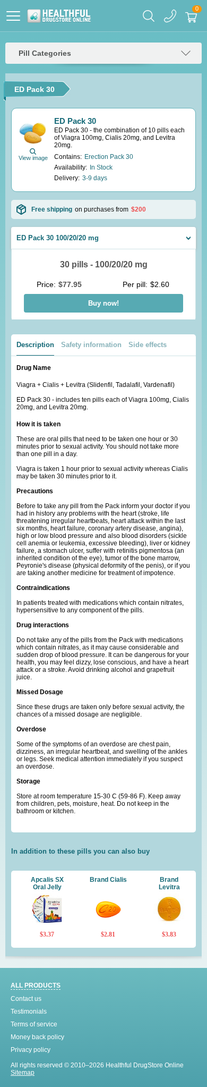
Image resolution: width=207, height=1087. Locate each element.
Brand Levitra (169, 883)
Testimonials (29, 1011)
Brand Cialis (108, 879)
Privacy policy (30, 1050)
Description (35, 345)
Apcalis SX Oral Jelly (47, 883)
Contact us (26, 998)
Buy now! (103, 303)
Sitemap (22, 1072)
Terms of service (34, 1024)
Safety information (91, 345)
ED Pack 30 (75, 120)
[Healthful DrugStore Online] (59, 16)
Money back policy (37, 1037)
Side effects (147, 345)
